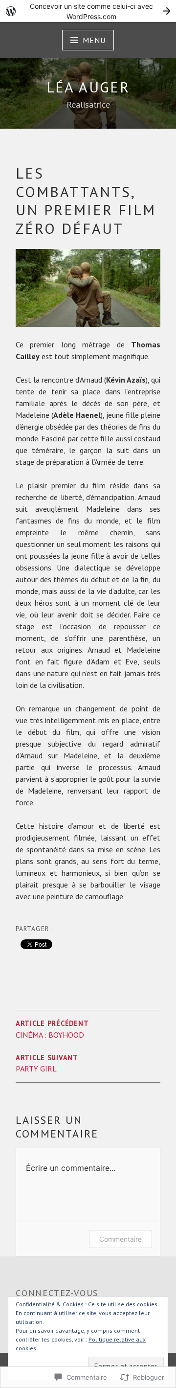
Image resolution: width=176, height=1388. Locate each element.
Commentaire (120, 1239)
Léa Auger (88, 86)
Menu (94, 40)
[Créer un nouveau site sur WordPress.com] (88, 11)
